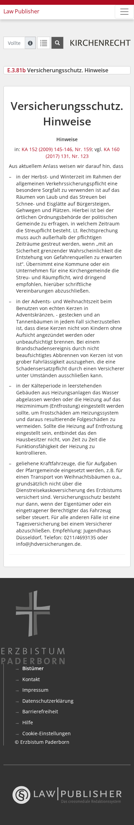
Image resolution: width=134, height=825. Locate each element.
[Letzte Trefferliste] (43, 43)
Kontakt (31, 679)
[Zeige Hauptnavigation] (124, 12)
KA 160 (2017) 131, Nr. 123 (83, 152)
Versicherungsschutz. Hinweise (57, 70)
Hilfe (27, 722)
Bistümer (33, 668)
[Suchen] (57, 43)
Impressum (35, 690)
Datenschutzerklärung (48, 701)
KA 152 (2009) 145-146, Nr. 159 (57, 149)
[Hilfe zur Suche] (30, 43)
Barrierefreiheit (40, 711)
